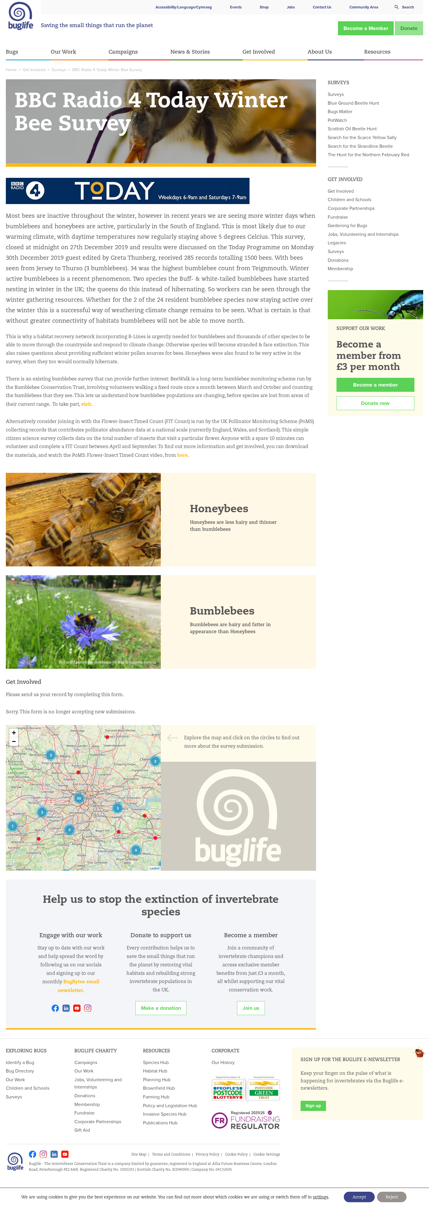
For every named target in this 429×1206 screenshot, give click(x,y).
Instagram (87, 1008)
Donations (338, 260)
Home (11, 70)
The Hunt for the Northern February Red (368, 154)
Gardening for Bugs (347, 225)
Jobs (291, 7)
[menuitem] (28, 52)
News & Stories (190, 51)
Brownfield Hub (159, 1088)
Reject (392, 1197)
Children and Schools (349, 199)
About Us (320, 51)
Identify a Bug (20, 1062)
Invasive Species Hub (164, 1114)
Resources (377, 51)
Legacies (337, 242)
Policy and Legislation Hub (170, 1105)
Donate (409, 28)
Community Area (363, 7)
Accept (359, 1197)
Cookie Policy (236, 1154)
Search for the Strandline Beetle (360, 146)
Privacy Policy (207, 1154)
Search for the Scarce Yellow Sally (362, 137)
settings (320, 1197)
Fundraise (338, 217)
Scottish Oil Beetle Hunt (352, 128)
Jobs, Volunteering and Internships (363, 234)
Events (236, 7)
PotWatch (337, 120)
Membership (340, 268)
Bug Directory (20, 1071)
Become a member (375, 385)
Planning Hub (156, 1079)
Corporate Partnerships (351, 208)
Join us (251, 1008)
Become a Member (365, 28)
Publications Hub (160, 1122)
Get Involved (259, 51)
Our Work (63, 51)
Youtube (77, 1008)
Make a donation (161, 1008)
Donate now (375, 403)
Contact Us (322, 7)
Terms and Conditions (171, 1154)
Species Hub (156, 1062)
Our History (223, 1062)
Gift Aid (82, 1130)
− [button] (14, 741)
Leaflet (154, 868)
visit (86, 404)
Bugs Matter (340, 111)
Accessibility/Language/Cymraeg (184, 7)
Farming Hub (156, 1096)
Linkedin (66, 1008)
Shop (264, 7)
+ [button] (14, 732)
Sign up (313, 1106)
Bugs (12, 51)
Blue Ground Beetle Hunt (353, 103)
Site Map (139, 1154)
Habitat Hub (155, 1071)
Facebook (55, 1008)
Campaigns (123, 51)
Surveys (59, 70)
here (182, 455)
